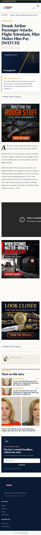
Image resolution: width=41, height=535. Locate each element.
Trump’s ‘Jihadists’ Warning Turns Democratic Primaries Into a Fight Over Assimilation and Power (25, 15)
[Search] (33, 8)
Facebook (6, 96)
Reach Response (23, 533)
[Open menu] (38, 8)
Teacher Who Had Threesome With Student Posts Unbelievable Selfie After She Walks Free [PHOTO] (26, 383)
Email (11, 96)
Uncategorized (7, 21)
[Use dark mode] (37, 1)
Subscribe (22, 465)
